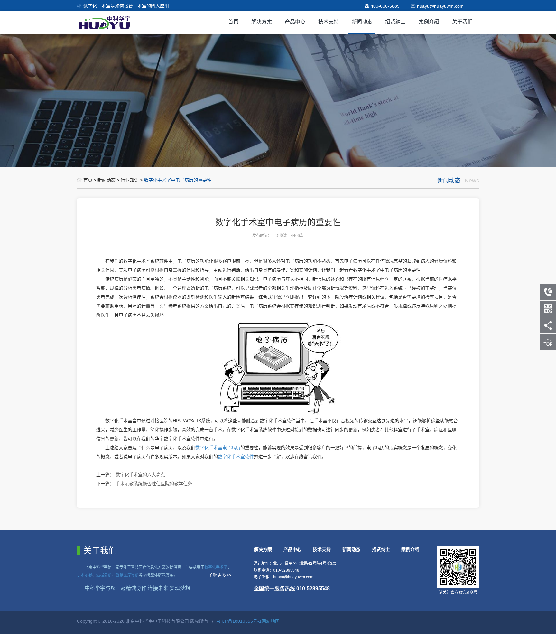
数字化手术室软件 (236, 456)
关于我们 (462, 21)
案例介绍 (429, 21)
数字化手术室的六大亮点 (140, 474)
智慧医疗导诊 (127, 575)
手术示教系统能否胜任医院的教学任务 (154, 483)
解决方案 (261, 21)
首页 (233, 21)
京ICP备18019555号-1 (239, 621)
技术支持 (328, 21)
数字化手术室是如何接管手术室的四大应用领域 (130, 5)
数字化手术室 (215, 567)
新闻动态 (362, 21)
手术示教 (84, 575)
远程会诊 (104, 575)
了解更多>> (219, 575)
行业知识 (130, 179)
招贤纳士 (395, 21)
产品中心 (295, 21)
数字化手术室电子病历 (217, 447)
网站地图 (271, 621)
